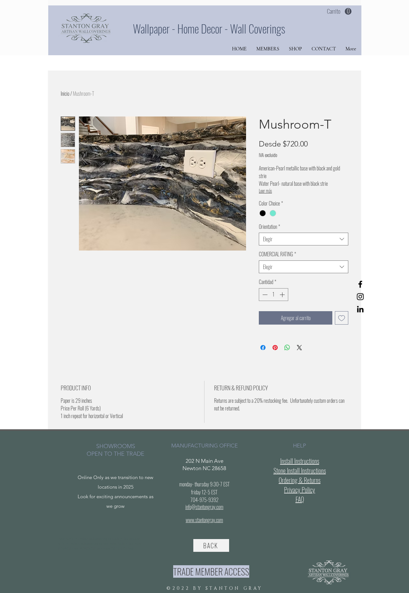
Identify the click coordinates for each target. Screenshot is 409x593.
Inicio (65, 93)
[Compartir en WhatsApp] (287, 347)
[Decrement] (264, 295)
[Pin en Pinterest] (275, 347)
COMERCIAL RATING (277, 254)
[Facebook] (360, 284)
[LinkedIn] (360, 309)
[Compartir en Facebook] (263, 347)
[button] (339, 11)
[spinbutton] (273, 295)
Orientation (269, 226)
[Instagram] (360, 296)
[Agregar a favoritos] (341, 318)
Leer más (265, 190)
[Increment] (282, 295)
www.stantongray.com (204, 520)
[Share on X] (299, 347)
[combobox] (303, 239)
